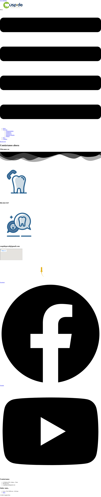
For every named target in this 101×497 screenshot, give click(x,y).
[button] (50, 68)
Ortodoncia (8, 132)
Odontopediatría (9, 131)
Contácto (5, 139)
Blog (4, 137)
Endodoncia (9, 133)
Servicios (5, 129)
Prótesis (8, 136)
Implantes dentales (10, 135)
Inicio (4, 128)
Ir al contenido (3, 0)
